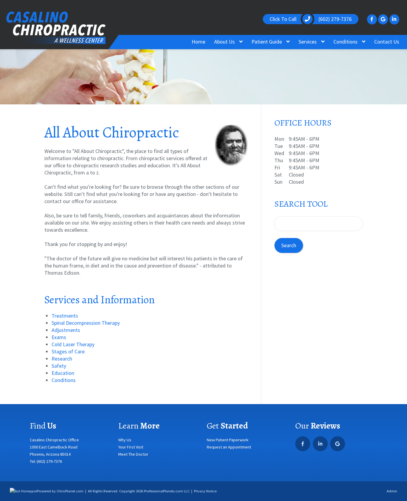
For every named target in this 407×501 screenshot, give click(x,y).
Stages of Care (68, 351)
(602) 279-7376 (49, 461)
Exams (59, 337)
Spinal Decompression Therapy (86, 322)
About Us (225, 41)
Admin (392, 491)
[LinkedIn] (394, 19)
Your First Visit (130, 447)
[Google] (383, 19)
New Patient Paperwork (227, 440)
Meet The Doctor (133, 454)
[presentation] (23, 491)
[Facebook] (372, 19)
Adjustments (66, 330)
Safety (59, 365)
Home (198, 41)
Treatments (65, 315)
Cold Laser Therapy (73, 344)
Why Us (124, 440)
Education (63, 372)
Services (308, 41)
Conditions (346, 41)
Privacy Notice (205, 491)
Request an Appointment (229, 447)
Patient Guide (267, 41)
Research (62, 358)
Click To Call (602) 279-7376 (311, 19)
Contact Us (386, 41)
